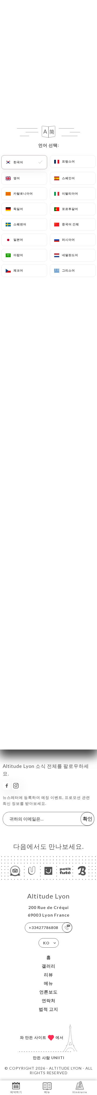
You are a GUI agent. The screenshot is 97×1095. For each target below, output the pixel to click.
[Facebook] (7, 786)
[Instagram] (16, 786)
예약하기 (16, 1092)
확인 (87, 819)
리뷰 (48, 974)
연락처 (49, 1000)
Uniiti (57, 1057)
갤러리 (49, 965)
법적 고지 (48, 1009)
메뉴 (48, 983)
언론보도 (48, 991)
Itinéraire (79, 1092)
